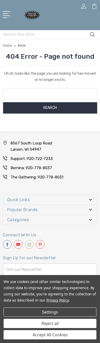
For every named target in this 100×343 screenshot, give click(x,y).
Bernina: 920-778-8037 (31, 168)
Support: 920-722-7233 (32, 158)
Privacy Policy (57, 300)
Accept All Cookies (50, 335)
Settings (50, 312)
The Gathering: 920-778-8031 (37, 177)
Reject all (50, 323)
